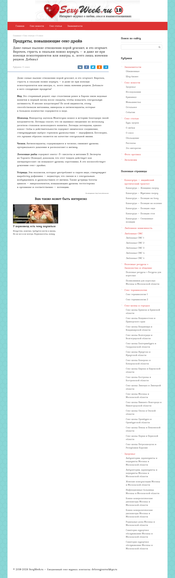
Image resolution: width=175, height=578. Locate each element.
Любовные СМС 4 (135, 253)
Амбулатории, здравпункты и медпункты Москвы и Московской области (141, 461)
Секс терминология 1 (137, 294)
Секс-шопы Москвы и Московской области (137, 395)
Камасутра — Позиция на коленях (144, 203)
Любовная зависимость (138, 228)
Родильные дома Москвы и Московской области (140, 523)
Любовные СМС (133, 233)
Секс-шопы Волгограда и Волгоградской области (139, 336)
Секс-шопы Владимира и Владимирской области (139, 328)
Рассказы (131, 143)
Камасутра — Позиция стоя (140, 213)
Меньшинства (133, 102)
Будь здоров (132, 122)
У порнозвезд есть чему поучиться (34, 226)
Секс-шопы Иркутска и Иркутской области (138, 353)
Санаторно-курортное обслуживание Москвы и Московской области (139, 533)
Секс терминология (135, 290)
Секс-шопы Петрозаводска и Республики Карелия (141, 446)
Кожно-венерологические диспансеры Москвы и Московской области (139, 502)
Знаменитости (74, 26)
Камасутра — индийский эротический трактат (139, 181)
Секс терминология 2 (137, 299)
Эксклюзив (130, 160)
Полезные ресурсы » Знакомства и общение (138, 266)
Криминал (131, 97)
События (130, 112)
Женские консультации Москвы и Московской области (143, 483)
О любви (130, 127)
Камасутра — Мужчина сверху (142, 193)
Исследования (133, 91)
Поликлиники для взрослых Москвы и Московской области (142, 282)
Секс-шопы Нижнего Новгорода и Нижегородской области (143, 404)
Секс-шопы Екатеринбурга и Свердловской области (141, 345)
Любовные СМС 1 (135, 237)
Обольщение (132, 138)
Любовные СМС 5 (135, 258)
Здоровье (131, 86)
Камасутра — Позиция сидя (140, 208)
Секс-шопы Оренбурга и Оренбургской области (138, 420)
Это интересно (133, 148)
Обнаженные (132, 71)
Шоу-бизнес (132, 76)
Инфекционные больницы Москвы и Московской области (142, 491)
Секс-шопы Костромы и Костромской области (138, 378)
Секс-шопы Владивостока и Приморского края (140, 320)
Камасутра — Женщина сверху (142, 188)
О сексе (26, 67)
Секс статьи (55, 26)
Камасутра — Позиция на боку (142, 198)
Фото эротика (132, 154)
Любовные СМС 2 (135, 242)
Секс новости (37, 26)
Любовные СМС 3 (135, 247)
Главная (20, 26)
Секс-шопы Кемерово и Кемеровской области (138, 362)
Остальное (131, 107)
